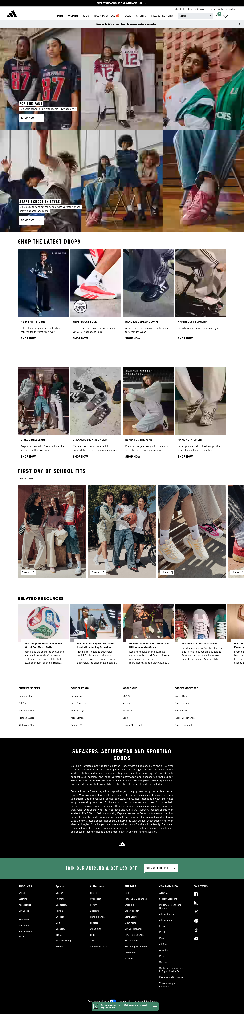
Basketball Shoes (27, 710)
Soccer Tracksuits (184, 725)
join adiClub (230, 9)
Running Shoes (26, 696)
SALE (128, 16)
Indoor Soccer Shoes (185, 718)
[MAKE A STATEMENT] (200, 414)
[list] (122, 296)
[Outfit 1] (52, 531)
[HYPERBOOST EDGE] (95, 296)
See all (23, 478)
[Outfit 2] (122, 531)
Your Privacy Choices (98, 1001)
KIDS (86, 16)
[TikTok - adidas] (209, 930)
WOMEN (73, 16)
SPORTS (141, 16)
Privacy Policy (126, 1001)
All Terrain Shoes (27, 725)
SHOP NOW (28, 338)
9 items (25, 572)
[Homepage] (12, 14)
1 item (165, 572)
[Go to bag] (233, 16)
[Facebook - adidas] (209, 894)
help (190, 9)
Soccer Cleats (182, 710)
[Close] (96, 1006)
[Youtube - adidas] (209, 939)
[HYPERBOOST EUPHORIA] (200, 296)
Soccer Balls (181, 696)
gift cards (218, 9)
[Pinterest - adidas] (209, 921)
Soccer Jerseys (182, 703)
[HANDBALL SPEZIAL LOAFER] (148, 296)
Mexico (126, 703)
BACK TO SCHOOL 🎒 (106, 16)
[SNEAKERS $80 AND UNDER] (95, 414)
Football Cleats (26, 718)
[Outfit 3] (192, 531)
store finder (180, 9)
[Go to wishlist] (225, 16)
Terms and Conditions (145, 1001)
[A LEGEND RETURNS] (43, 296)
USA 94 (126, 696)
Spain (125, 718)
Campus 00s (77, 725)
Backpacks (76, 696)
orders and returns (203, 9)
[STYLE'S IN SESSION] (43, 414)
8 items (95, 572)
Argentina (128, 710)
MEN (60, 16)
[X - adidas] (209, 912)
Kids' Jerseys (77, 710)
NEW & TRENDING (162, 16)
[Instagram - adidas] (209, 903)
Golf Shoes (24, 703)
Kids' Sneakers (78, 703)
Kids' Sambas (78, 718)
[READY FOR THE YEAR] (148, 414)
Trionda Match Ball (132, 725)
